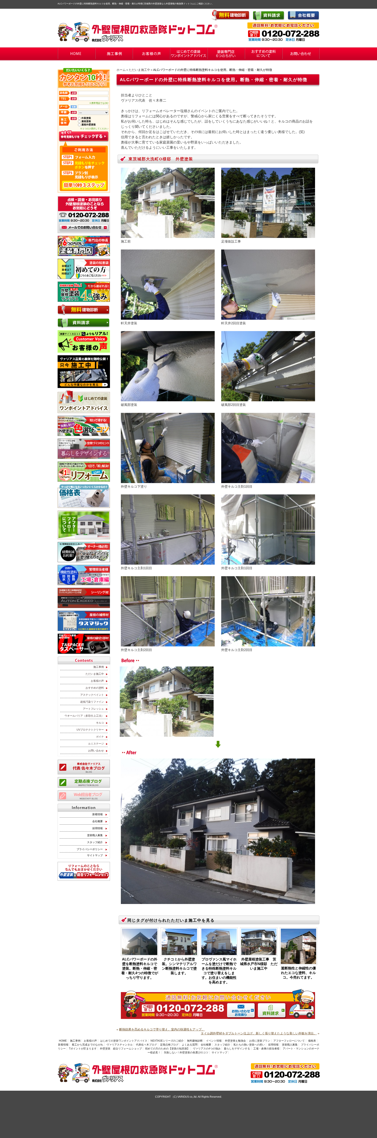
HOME (63, 1040)
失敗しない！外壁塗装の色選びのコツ (186, 1052)
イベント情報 (214, 1040)
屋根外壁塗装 (88, 124)
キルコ (100, 722)
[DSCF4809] (218, 902)
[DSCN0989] (168, 236)
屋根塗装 (86, 121)
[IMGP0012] (168, 318)
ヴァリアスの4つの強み (207, 1048)
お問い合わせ (96, 750)
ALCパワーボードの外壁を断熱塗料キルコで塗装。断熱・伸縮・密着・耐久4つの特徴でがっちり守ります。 (139, 968)
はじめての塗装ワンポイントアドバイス (123, 1040)
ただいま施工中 (139, 70)
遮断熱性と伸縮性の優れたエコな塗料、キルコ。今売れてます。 (298, 972)
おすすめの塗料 (95, 687)
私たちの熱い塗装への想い (249, 1044)
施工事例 (98, 666)
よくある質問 (189, 1044)
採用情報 (97, 828)
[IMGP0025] (268, 481)
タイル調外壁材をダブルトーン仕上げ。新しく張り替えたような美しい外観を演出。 (259, 1033)
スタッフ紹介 (95, 842)
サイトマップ (95, 855)
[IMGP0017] (268, 318)
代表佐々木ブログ (146, 1044)
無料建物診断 (195, 1040)
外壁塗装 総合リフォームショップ (121, 1048)
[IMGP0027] (168, 562)
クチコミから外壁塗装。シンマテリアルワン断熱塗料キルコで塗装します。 (179, 966)
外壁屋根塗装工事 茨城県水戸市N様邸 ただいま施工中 (259, 963)
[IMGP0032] (268, 644)
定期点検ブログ (169, 1044)
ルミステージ (96, 743)
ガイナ (100, 736)
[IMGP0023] (168, 481)
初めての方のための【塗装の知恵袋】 (167, 1048)
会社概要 (97, 821)
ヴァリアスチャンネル (119, 1044)
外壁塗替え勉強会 (235, 1040)
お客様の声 (97, 680)
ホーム (121, 70)
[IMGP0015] (168, 399)
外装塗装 (86, 118)
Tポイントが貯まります (83, 1048)
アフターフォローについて (289, 1040)
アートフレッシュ (93, 708)
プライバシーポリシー (90, 849)
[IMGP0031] (168, 644)
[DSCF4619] (268, 236)
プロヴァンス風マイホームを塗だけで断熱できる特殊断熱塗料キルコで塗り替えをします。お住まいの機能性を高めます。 (219, 970)
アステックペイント (92, 694)
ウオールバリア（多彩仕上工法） (84, 715)
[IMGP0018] (268, 399)
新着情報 (97, 814)
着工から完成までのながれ (87, 1044)
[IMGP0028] (268, 562)
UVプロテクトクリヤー (90, 729)
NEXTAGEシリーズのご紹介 (167, 1040)
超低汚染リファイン (92, 701)
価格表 (312, 1040)
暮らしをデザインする (237, 1048)
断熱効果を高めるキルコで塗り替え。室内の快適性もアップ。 (162, 1029)
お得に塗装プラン (259, 1040)
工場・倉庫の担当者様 (266, 1048)
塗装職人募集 (95, 835)
